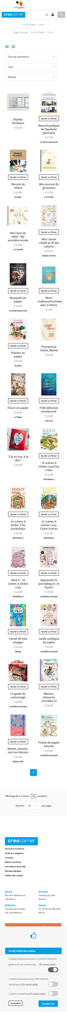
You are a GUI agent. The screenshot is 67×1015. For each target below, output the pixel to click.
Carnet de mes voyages (18, 640)
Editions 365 (18, 761)
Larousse (49, 420)
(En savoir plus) (47, 964)
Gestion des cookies (14, 875)
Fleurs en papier (18, 408)
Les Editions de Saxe (49, 596)
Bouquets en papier (18, 299)
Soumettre (15, 1003)
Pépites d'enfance (18, 121)
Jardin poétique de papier (49, 640)
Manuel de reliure (18, 186)
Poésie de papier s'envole (49, 744)
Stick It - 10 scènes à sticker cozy (18, 583)
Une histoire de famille (15, 866)
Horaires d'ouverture (14, 848)
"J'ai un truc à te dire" (18, 458)
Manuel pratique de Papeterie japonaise (48, 129)
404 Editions (49, 479)
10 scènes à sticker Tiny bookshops (18, 525)
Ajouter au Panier (49, 118)
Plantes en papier (18, 354)
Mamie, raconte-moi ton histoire (18, 750)
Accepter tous (48, 1003)
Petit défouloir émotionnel (49, 409)
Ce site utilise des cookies (22, 950)
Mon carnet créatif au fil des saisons (49, 242)
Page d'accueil (21, 32)
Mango (18, 651)
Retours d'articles (13, 862)
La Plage (18, 417)
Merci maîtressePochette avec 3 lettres (50, 301)
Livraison (9, 857)
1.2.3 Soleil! (49, 197)
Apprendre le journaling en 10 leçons (48, 583)
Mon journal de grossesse (49, 186)
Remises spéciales (13, 871)
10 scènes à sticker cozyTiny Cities (49, 466)
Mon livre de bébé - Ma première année (18, 236)
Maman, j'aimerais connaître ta (49, 697)
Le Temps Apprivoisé (49, 142)
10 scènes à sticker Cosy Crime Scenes (49, 525)
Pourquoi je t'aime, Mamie (49, 348)
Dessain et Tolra (49, 255)
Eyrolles (18, 197)
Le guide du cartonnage (18, 695)
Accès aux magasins (14, 853)
